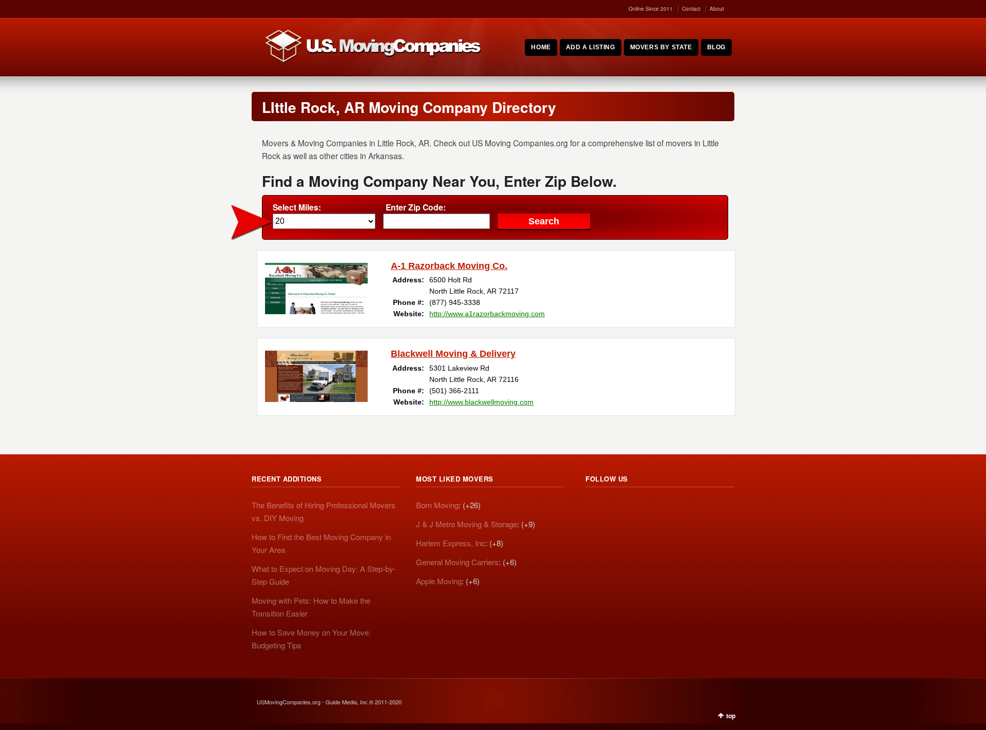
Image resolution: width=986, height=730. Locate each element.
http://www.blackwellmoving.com (481, 402)
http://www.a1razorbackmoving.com (487, 314)
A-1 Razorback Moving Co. (449, 266)
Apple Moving (439, 580)
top (730, 715)
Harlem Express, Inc (450, 542)
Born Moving (437, 505)
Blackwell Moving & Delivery (453, 354)
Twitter (616, 506)
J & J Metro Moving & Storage (466, 523)
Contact (691, 8)
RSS (593, 506)
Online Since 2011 (651, 8)
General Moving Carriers (457, 561)
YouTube (661, 506)
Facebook (639, 506)
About (717, 8)
